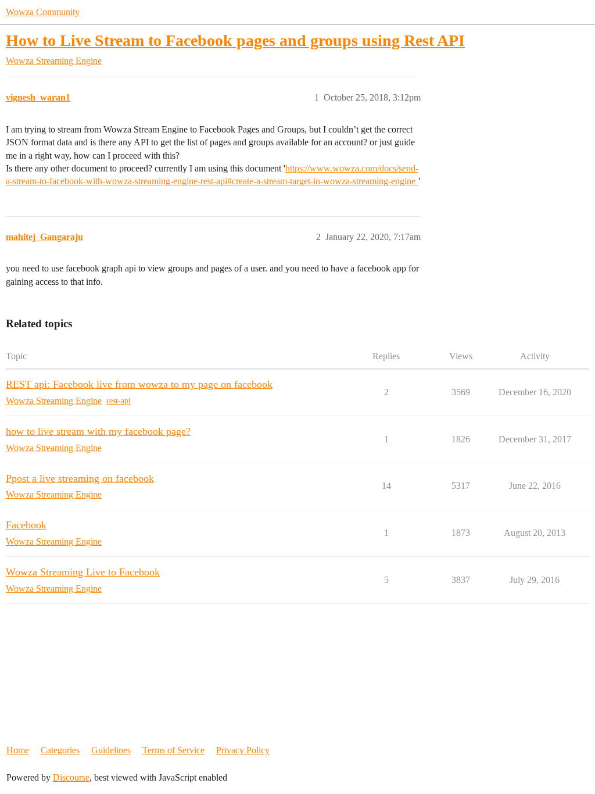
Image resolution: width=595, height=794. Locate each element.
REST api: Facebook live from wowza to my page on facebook (139, 384)
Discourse (71, 777)
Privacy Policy (243, 750)
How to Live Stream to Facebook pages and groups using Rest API (235, 40)
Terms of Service (173, 750)
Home (17, 750)
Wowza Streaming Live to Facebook (83, 572)
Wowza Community (43, 12)
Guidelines (111, 750)
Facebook (26, 525)
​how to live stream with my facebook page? (98, 431)
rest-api (118, 400)
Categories (60, 750)
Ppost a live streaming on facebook (80, 478)
